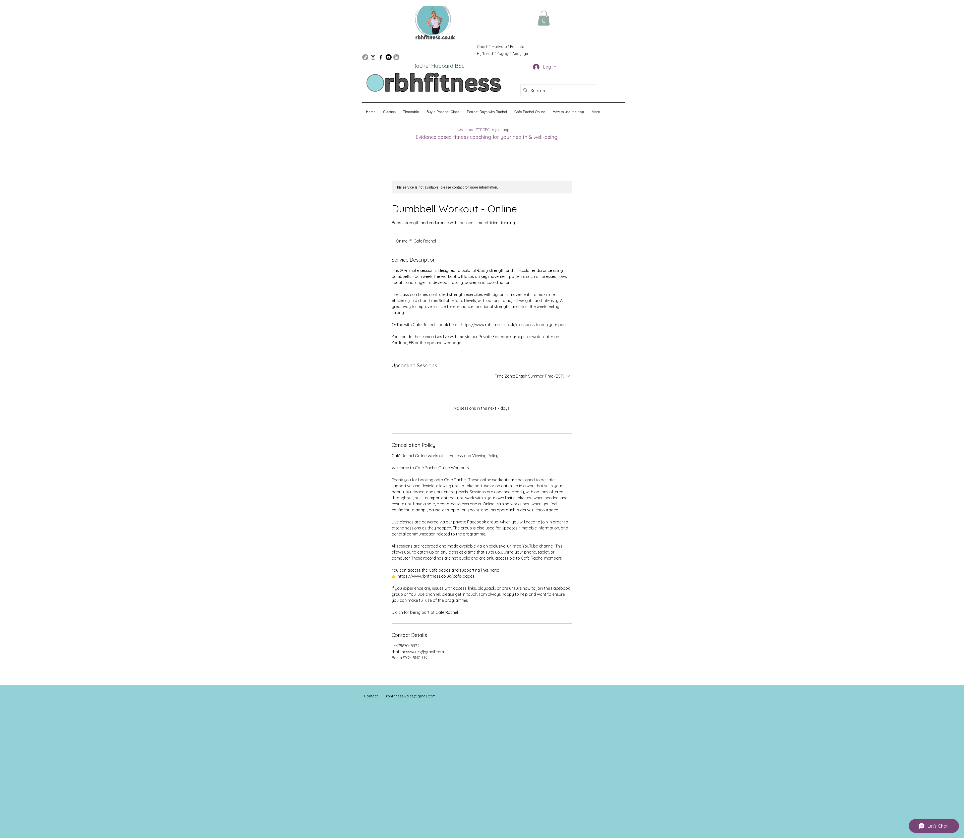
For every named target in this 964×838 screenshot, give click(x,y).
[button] (543, 18)
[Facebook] (381, 57)
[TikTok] (365, 57)
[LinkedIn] (396, 57)
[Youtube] (389, 57)
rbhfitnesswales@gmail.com (411, 696)
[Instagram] (373, 57)
